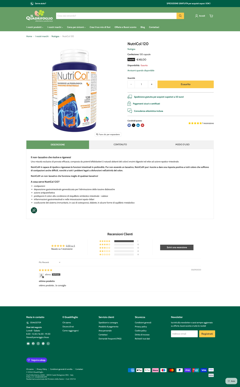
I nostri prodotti (34, 27)
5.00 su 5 (70, 246)
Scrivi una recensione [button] (177, 247)
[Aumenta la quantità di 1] (151, 84)
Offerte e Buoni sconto (125, 27)
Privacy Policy (42, 369)
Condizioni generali (143, 322)
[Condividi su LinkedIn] (138, 125)
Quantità (131, 78)
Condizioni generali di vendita (61, 369)
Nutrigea (55, 36)
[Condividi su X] (133, 125)
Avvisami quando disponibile (141, 70)
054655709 (35, 322)
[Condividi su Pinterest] (142, 125)
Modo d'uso (182, 144)
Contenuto (120, 144)
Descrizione (58, 144)
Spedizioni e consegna (108, 322)
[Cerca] (180, 16)
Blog (143, 27)
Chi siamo (66, 322)
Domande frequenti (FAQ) (110, 338)
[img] (45, 270)
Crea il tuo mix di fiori (100, 27)
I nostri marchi (54, 27)
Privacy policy (141, 326)
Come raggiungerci (70, 330)
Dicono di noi (68, 326)
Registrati (207, 333)
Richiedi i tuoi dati (142, 338)
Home (29, 36)
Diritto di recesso (142, 334)
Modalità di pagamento (108, 326)
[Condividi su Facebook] (129, 125)
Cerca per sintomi (75, 27)
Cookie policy (141, 330)
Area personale (105, 330)
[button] (200, 15)
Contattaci (154, 27)
